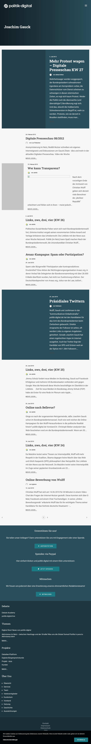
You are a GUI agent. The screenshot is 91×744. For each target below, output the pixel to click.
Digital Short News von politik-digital (16, 630)
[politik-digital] (18, 6)
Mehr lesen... (31, 158)
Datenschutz (45, 728)
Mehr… (5, 641)
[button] (86, 5)
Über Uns (6, 676)
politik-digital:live (8, 616)
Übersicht (7, 683)
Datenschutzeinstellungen (10, 740)
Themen (6, 623)
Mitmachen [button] (47, 594)
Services (7, 687)
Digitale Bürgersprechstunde (13, 658)
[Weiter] (86, 518)
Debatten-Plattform (9, 654)
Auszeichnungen (10, 711)
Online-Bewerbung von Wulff (45, 480)
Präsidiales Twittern (67, 301)
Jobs (45, 730)
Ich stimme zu (81, 740)
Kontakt (46, 723)
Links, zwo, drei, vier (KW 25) (45, 369)
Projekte (6, 647)
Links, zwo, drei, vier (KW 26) (45, 220)
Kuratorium (8, 697)
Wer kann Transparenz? (44, 168)
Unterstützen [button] (47, 546)
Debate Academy (8, 613)
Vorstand (7, 701)
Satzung (7, 704)
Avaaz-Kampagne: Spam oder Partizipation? (55, 254)
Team (6, 690)
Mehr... (52, 121)
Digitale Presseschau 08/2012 (45, 138)
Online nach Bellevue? (40, 407)
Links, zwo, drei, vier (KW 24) (45, 445)
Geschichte (8, 708)
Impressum (45, 726)
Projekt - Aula (7, 661)
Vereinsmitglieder (10, 694)
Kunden (5, 665)
